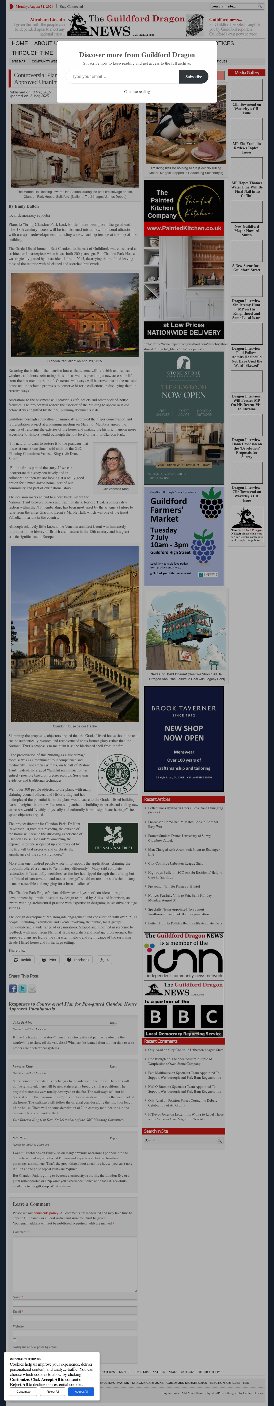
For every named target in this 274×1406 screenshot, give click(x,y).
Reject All (53, 1391)
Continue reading (137, 91)
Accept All (81, 1391)
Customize (24, 1391)
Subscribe (193, 76)
